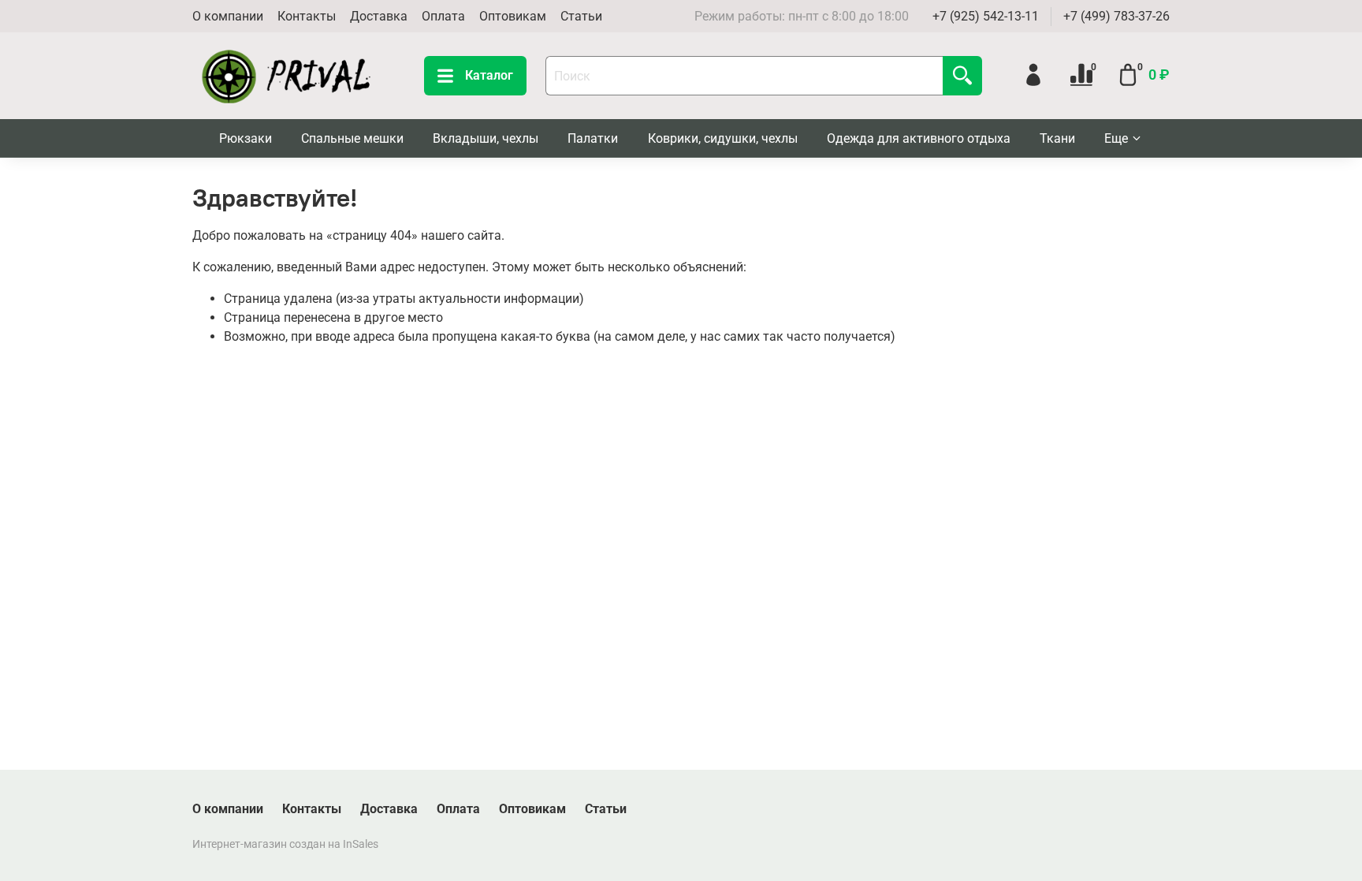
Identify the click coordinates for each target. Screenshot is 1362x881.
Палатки (593, 138)
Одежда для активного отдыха (918, 138)
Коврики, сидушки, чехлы (723, 138)
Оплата (443, 16)
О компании (227, 16)
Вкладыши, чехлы (485, 138)
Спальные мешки (352, 138)
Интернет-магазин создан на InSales (285, 844)
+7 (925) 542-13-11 (985, 16)
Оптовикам (512, 16)
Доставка (378, 16)
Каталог (489, 75)
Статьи (581, 16)
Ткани (1057, 138)
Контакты (306, 16)
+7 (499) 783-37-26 (1116, 16)
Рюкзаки (245, 138)
